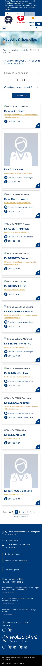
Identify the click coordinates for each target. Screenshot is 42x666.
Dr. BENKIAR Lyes (14, 434)
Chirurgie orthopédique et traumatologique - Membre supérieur (21, 116)
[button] (38, 24)
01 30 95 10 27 (14, 443)
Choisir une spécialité (13, 570)
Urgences (21, 22)
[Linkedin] (10, 630)
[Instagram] (26, 647)
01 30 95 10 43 (14, 294)
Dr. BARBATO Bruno (16, 258)
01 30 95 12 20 (14, 121)
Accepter (10, 14)
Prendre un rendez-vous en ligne (20, 178)
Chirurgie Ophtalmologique (14, 290)
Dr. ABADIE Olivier (15, 111)
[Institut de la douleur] (33, 18)
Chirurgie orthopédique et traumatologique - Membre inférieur (21, 407)
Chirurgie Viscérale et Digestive (16, 347)
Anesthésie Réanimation (13, 494)
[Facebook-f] (4, 630)
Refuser (19, 14)
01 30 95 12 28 (14, 211)
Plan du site (6, 663)
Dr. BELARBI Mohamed (17, 343)
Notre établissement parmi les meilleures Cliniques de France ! (17, 600)
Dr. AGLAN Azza (13, 169)
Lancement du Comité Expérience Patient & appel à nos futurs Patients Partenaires (20, 589)
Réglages (29, 14)
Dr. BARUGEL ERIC (15, 286)
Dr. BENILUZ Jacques (17, 402)
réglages (8, 9)
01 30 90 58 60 (14, 241)
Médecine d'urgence (12, 438)
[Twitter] (15, 647)
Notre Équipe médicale (19, 50)
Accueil (5, 50)
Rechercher (22, 96)
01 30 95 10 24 (14, 356)
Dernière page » (21, 516)
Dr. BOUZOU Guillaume (18, 490)
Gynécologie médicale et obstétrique (18, 173)
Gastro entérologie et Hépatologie (17, 203)
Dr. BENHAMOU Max (16, 373)
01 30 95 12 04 (14, 499)
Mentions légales (18, 663)
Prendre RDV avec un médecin (16, 561)
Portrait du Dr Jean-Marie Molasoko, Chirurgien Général (19, 611)
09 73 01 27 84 (14, 182)
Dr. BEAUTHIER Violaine (18, 311)
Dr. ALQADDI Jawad (16, 199)
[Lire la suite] (37, 125)
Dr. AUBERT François (16, 228)
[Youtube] (21, 647)
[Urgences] (20, 17)
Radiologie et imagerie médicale (16, 232)
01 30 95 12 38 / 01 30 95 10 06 (20, 417)
